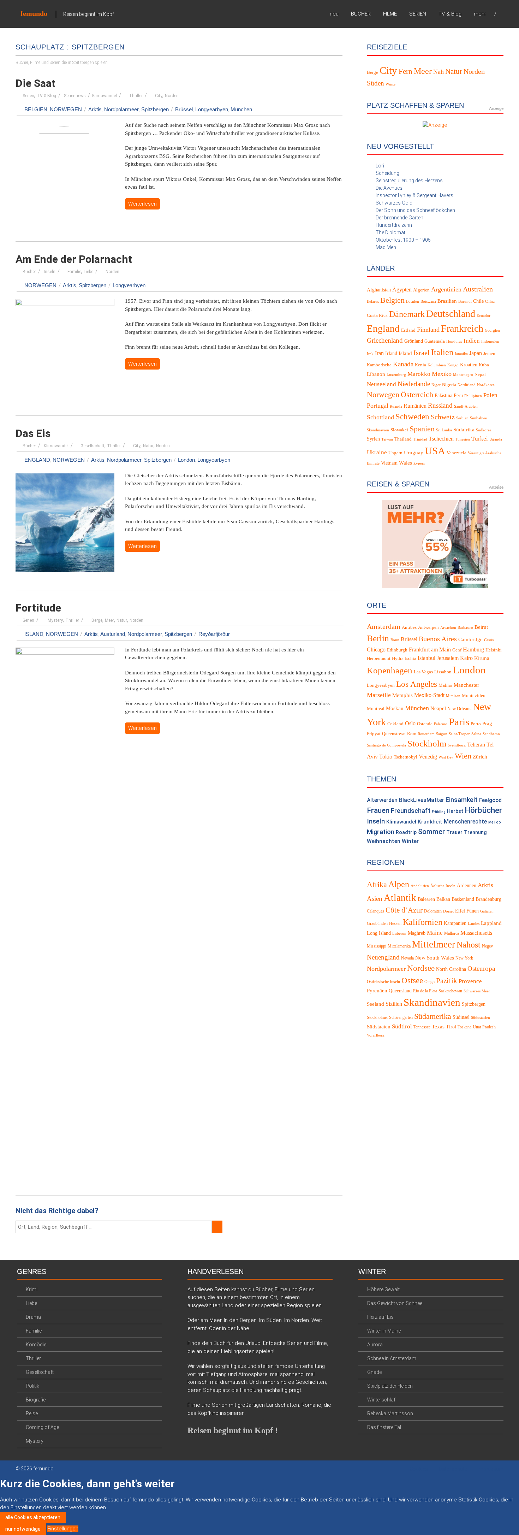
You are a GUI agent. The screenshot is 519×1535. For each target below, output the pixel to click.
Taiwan (387, 439)
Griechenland (385, 340)
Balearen (426, 899)
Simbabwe (478, 418)
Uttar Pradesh (484, 1027)
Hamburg (473, 650)
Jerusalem (448, 658)
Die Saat (35, 83)
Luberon (399, 933)
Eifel (460, 911)
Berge (96, 620)
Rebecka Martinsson (390, 1413)
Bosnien (412, 301)
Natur (148, 445)
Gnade (374, 1372)
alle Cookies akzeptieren (32, 1517)
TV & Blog (450, 14)
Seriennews (75, 95)
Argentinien (446, 289)
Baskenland (463, 899)
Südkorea (483, 430)
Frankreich (462, 328)
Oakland (395, 723)
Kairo (466, 658)
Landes (473, 924)
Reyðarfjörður (214, 634)
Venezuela (456, 452)
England (37, 460)
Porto (476, 723)
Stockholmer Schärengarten (390, 1017)
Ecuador (483, 316)
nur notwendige (23, 1529)
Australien (478, 289)
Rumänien (415, 406)
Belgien (35, 109)
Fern (405, 71)
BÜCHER (361, 14)
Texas (438, 1026)
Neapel (438, 708)
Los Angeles (416, 684)
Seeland (375, 1004)
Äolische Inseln (442, 886)
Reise (32, 1413)
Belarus (373, 301)
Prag (487, 723)
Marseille (379, 694)
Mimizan (453, 696)
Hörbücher (483, 810)
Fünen (472, 911)
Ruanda (396, 406)
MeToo (494, 822)
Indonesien (490, 341)
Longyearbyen (211, 109)
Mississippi (376, 946)
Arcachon (448, 628)
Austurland (112, 634)
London (186, 460)
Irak (370, 354)
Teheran (476, 745)
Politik (32, 1386)
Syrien (373, 439)
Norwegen (66, 109)
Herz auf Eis (380, 1317)
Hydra (398, 658)
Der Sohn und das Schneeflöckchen (415, 210)
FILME (390, 14)
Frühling (439, 812)
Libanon (376, 374)
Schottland (380, 417)
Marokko (418, 374)
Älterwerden (382, 800)
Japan (475, 353)
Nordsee (421, 968)
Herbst (455, 811)
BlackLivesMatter (421, 800)
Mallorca (451, 933)
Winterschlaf (381, 1400)
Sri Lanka (444, 430)
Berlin (378, 638)
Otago (429, 981)
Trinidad (420, 439)
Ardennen (466, 885)
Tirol (451, 1026)
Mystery (55, 620)
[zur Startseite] (501, 14)
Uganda (495, 439)
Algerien (421, 290)
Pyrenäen (377, 990)
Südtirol (402, 1026)
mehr (480, 14)
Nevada (407, 958)
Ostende (424, 723)
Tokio (385, 757)
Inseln (49, 271)
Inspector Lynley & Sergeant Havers (414, 195)
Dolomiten (433, 911)
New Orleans (459, 708)
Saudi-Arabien (466, 406)
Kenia (420, 364)
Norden (172, 95)
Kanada (403, 364)
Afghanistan (379, 290)
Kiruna (481, 658)
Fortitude (38, 608)
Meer (109, 620)
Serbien (462, 418)
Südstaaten (378, 1026)
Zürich (480, 757)
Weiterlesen (142, 204)
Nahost (469, 944)
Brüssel (184, 109)
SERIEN (417, 14)
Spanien (422, 428)
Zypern (419, 463)
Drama (33, 1317)
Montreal (375, 708)
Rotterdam (426, 734)
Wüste (390, 84)
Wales (405, 463)
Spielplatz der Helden (390, 1386)
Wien (463, 756)
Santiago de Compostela (386, 745)
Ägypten (402, 290)
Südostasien (480, 1018)
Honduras (454, 341)
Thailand (403, 439)
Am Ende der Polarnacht (74, 259)
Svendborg (457, 745)
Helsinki (493, 650)
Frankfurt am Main (430, 650)
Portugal (377, 405)
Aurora (375, 1344)
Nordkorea (486, 385)
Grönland (413, 341)
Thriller (136, 95)
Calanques (375, 911)
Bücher (29, 271)
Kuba (484, 364)
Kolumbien (437, 365)
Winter (410, 841)
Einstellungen (62, 1528)
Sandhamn (491, 734)
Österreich (417, 394)
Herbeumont (378, 658)
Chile (478, 301)
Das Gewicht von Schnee (394, 1303)
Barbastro (465, 628)
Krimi (31, 1289)
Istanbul (426, 658)
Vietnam (389, 463)
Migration (380, 832)
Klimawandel (104, 95)
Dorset (448, 911)
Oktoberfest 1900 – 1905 (403, 240)
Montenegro (463, 375)
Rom (411, 733)
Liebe (88, 271)
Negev (487, 946)
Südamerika (432, 1016)
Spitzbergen (155, 109)
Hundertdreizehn (394, 225)
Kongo (453, 365)
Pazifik (446, 980)
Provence (470, 981)
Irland (391, 353)
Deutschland (450, 313)
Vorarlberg (375, 1035)
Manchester (466, 685)
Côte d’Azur (404, 910)
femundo (33, 13)
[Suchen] (217, 1227)
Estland (408, 330)
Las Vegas (423, 671)
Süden (375, 83)
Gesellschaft (92, 445)
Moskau (395, 708)
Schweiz (443, 417)
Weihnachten (383, 841)
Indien (472, 340)
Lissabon (443, 671)
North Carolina (451, 969)
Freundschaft (410, 810)
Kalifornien (422, 922)
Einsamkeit (462, 799)
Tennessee (421, 1027)
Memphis (402, 695)
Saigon (441, 734)
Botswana (428, 301)
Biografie (36, 1400)
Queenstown (394, 733)
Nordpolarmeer (121, 109)
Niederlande (414, 384)
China (490, 301)
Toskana (464, 1027)
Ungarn (395, 452)
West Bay (446, 757)
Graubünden (377, 923)
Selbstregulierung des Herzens (409, 180)
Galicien (487, 911)
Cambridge (470, 639)
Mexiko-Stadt (429, 695)
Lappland (491, 923)
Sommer (431, 832)
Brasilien (447, 301)
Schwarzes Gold (394, 203)
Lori (380, 166)
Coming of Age (42, 1427)
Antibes (409, 627)
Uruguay (413, 452)
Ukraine (377, 452)
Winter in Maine (384, 1331)
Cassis (489, 640)
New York (464, 958)
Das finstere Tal (384, 1427)
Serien (28, 95)
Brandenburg (488, 899)
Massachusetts (476, 933)
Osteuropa (481, 968)
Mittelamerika (399, 946)
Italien (442, 352)
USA (435, 450)
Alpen (398, 884)
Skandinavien (378, 430)
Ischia (410, 658)
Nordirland (467, 385)
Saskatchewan (450, 990)
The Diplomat (390, 232)
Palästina (443, 395)
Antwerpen (428, 627)
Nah (438, 71)
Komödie (36, 1344)
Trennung (475, 833)
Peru (458, 395)
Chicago (376, 650)
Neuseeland (381, 384)
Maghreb (416, 933)
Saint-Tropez (459, 734)
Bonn (394, 640)
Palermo (440, 724)
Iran (379, 353)
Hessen (395, 923)
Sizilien (394, 1004)
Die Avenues (389, 188)
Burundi (465, 301)
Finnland (428, 329)
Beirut (481, 627)
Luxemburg (396, 375)
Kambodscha (379, 364)
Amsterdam (383, 626)
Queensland (400, 990)
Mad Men (386, 247)
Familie (74, 271)
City (158, 95)
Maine (435, 932)
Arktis (95, 109)
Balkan (443, 899)
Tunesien (462, 439)
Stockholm (426, 743)
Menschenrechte (465, 821)
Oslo (410, 723)
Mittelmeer (433, 944)
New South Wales (434, 958)
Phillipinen (473, 396)
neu (334, 14)
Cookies (419, 1469)
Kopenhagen (389, 670)
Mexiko (442, 373)
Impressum (490, 1469)
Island (33, 634)
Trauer (454, 833)
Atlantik (400, 897)
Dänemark (407, 314)
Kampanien (455, 923)
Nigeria (449, 384)
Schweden (412, 416)
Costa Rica (377, 315)
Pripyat (374, 733)
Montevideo (473, 695)
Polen (490, 395)
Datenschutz (453, 1469)
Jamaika (461, 354)
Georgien (492, 330)
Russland (440, 405)
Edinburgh (397, 650)
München (241, 109)
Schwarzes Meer (477, 991)
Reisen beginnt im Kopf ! (232, 1430)
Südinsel (461, 1017)
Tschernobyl (405, 757)
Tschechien (441, 439)
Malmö (445, 685)
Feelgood (490, 800)
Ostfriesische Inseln (383, 981)
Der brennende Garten (399, 217)
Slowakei (399, 429)
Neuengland (383, 957)
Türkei (479, 438)
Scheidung (387, 173)
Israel (421, 352)
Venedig (428, 757)
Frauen (378, 810)
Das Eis (33, 433)
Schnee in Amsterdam (391, 1358)
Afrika (377, 884)
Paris (459, 721)
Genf (456, 650)
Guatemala (434, 341)
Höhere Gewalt (383, 1289)
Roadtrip (406, 832)
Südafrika (464, 429)
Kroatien (468, 364)
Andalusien (420, 886)
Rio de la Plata (425, 990)
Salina (476, 734)
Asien (374, 898)
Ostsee (412, 980)
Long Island (379, 933)
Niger (436, 385)
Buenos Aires (438, 639)
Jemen (489, 353)
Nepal (480, 374)
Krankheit (430, 822)
